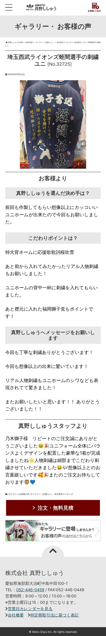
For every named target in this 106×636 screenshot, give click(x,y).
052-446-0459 (30, 589)
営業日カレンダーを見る (30, 608)
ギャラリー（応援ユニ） (42, 494)
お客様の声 (24, 494)
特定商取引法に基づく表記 (54, 615)
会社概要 (16, 615)
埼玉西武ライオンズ (63, 494)
